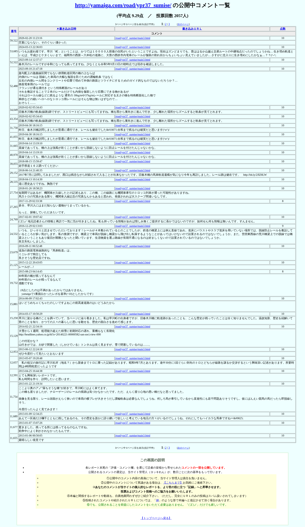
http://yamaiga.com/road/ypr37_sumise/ (123, 5)
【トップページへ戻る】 (156, 518)
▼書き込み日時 (66, 28)
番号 (14, 31)
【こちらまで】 (173, 482)
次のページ (183, 24)
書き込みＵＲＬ (192, 28)
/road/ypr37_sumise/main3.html (132, 38)
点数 (283, 28)
